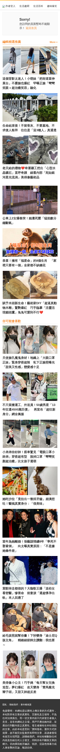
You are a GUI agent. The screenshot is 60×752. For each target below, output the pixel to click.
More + (54, 42)
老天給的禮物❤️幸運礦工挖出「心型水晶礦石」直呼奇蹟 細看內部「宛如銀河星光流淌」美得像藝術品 (29, 172)
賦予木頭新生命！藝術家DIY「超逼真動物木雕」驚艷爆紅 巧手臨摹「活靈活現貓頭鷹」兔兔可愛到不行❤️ (29, 307)
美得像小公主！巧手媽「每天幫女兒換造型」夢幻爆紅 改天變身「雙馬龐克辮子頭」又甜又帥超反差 (28, 687)
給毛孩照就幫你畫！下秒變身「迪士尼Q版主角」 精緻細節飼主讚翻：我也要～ (29, 640)
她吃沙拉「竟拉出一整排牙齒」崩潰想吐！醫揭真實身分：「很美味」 (28, 501)
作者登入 (10, 6)
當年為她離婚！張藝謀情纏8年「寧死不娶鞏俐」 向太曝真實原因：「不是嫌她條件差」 (29, 546)
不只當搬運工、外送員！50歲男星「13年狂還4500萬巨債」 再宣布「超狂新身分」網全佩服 (28, 409)
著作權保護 (26, 704)
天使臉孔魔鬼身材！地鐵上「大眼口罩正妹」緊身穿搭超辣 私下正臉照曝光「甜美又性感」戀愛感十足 (28, 362)
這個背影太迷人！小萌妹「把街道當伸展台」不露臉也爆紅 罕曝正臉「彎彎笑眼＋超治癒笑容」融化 (28, 83)
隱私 (4, 704)
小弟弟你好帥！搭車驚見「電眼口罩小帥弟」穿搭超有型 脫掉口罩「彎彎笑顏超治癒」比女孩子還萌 (28, 456)
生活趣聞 (24, 6)
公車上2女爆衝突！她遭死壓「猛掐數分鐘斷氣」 (29, 221)
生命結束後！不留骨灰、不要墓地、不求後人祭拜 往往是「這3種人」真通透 (29, 128)
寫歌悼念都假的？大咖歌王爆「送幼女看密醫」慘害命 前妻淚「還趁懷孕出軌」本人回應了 (28, 593)
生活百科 (38, 6)
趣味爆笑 (52, 6)
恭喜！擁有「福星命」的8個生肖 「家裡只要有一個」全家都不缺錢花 (29, 263)
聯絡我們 (13, 704)
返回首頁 (31, 28)
